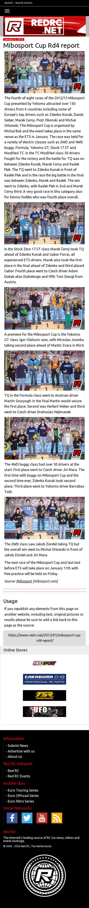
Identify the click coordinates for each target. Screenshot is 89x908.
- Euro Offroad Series (22, 796)
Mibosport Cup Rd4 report (41, 45)
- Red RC (12, 771)
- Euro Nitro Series (20, 801)
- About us (14, 756)
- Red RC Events (18, 776)
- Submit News (17, 745)
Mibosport (24, 581)
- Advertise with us (20, 751)
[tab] (44, 650)
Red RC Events (24, 3)
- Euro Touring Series (22, 790)
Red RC (9, 3)
